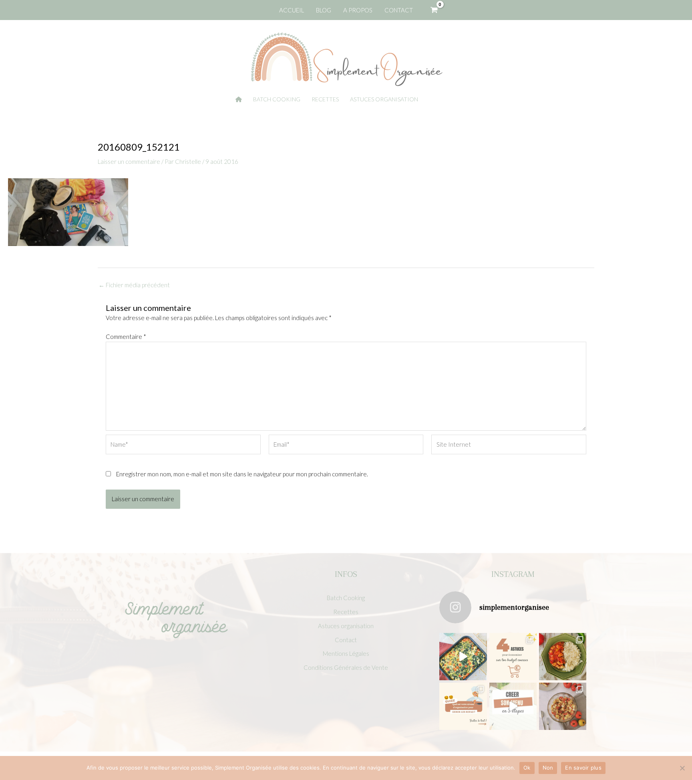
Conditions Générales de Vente (346, 667)
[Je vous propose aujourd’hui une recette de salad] (562, 706)
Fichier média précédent (134, 285)
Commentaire (126, 336)
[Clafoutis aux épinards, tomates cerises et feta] (463, 656)
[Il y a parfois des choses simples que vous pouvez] (513, 656)
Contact (346, 639)
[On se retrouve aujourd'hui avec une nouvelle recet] (562, 656)
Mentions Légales (346, 653)
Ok (527, 767)
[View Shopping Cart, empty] (434, 10)
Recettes (345, 611)
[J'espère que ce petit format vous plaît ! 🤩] (463, 706)
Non (548, 767)
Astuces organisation (346, 625)
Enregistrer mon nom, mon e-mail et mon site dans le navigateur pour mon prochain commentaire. (242, 474)
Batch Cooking (346, 597)
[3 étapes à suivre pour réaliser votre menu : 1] (513, 706)
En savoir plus (583, 767)
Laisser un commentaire (129, 161)
